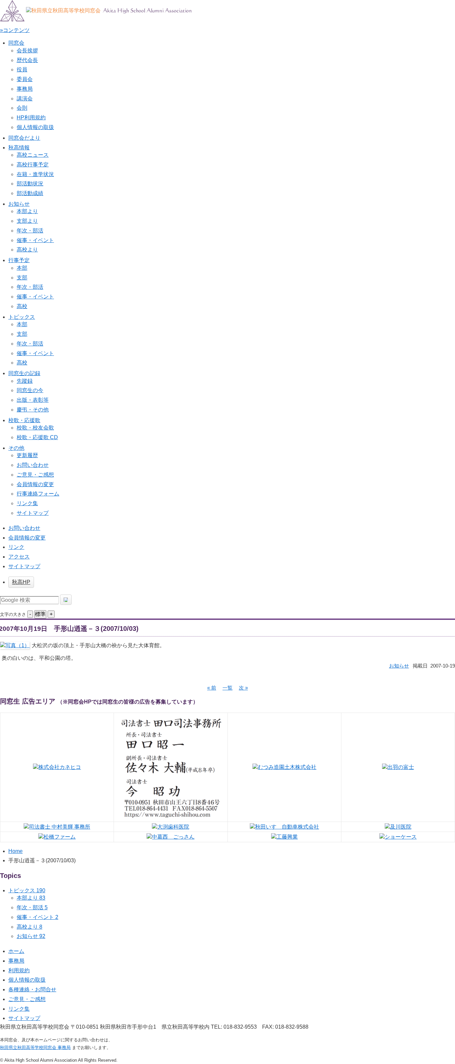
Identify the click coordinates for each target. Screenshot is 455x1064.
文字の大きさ (13, 614)
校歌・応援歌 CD (37, 437)
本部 (22, 268)
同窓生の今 (30, 390)
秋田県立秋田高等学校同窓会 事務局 (35, 1047)
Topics (10, 875)
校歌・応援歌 (24, 420)
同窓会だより (24, 138)
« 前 (211, 688)
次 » (243, 688)
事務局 (25, 89)
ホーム (16, 951)
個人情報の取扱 (35, 127)
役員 (22, 69)
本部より (27, 211)
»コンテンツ (15, 30)
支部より (27, 221)
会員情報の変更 (35, 484)
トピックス (21, 317)
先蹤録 (25, 381)
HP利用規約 (31, 117)
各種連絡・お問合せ (32, 989)
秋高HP (21, 582)
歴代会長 (27, 60)
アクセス (19, 557)
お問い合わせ (33, 465)
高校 (22, 306)
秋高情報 (19, 147)
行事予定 (19, 260)
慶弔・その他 (33, 409)
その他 (16, 448)
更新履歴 (27, 455)
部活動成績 (30, 193)
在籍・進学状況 (35, 174)
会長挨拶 (27, 50)
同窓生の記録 (24, 373)
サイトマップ (33, 513)
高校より (27, 249)
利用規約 (19, 970)
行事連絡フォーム (38, 493)
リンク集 (27, 503)
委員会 (25, 79)
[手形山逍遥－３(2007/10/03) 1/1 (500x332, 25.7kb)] (15, 645)
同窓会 (16, 43)
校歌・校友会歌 (35, 427)
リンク (16, 547)
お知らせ (19, 204)
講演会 (25, 98)
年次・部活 (30, 230)
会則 (22, 108)
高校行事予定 (33, 164)
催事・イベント (35, 240)
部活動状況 (30, 183)
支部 (22, 277)
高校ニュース (33, 155)
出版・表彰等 (33, 400)
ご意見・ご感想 (35, 474)
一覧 (227, 688)
